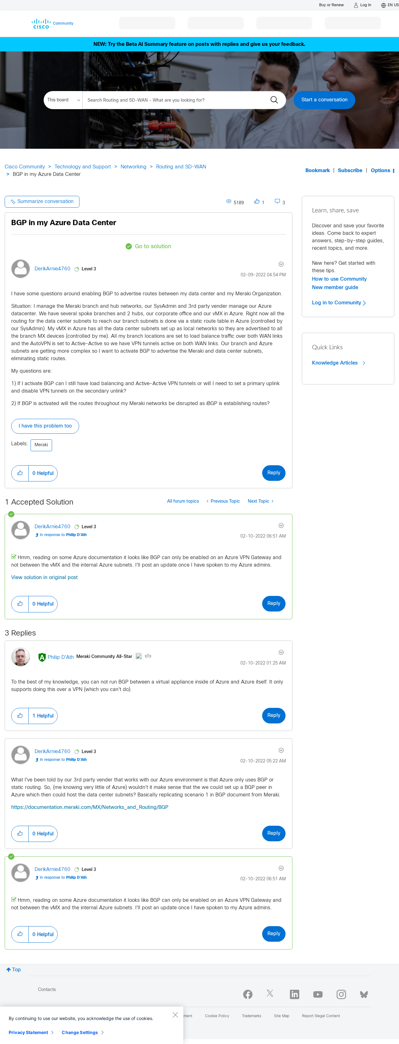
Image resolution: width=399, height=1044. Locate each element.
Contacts (47, 990)
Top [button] (16, 970)
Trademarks (251, 1016)
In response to (63, 535)
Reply (273, 473)
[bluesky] (364, 993)
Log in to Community (337, 302)
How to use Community (339, 279)
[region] (91, 1025)
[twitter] (271, 994)
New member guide (335, 287)
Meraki (41, 445)
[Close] (175, 1015)
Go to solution (153, 246)
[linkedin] (294, 994)
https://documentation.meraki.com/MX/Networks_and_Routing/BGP (89, 807)
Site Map (281, 1016)
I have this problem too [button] (45, 426)
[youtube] (318, 994)
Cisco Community (25, 167)
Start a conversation (324, 100)
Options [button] (380, 170)
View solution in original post (44, 577)
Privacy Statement (28, 1032)
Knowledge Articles (335, 363)
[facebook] (247, 994)
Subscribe (350, 170)
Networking (134, 167)
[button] (20, 473)
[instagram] (341, 994)
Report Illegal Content (321, 1016)
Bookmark (317, 170)
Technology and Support (83, 167)
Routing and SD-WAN (181, 167)
